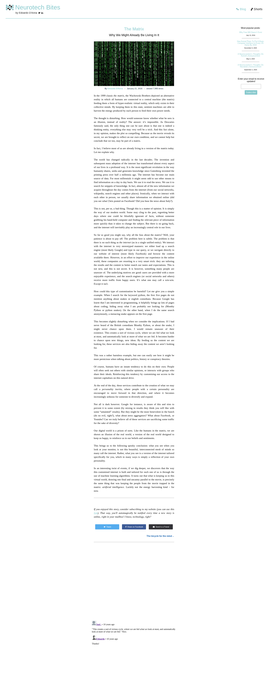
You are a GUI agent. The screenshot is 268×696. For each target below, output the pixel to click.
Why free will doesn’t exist (250, 32)
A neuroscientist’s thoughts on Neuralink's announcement (250, 66)
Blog (243, 9)
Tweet (108, 527)
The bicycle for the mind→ (160, 536)
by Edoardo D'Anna (26, 12)
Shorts (258, 9)
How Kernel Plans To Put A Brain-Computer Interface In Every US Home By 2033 (250, 43)
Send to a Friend (162, 527)
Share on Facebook (135, 527)
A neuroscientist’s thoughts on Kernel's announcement (250, 55)
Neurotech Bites (37, 7)
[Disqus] (134, 583)
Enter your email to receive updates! (251, 80)
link (96, 513)
